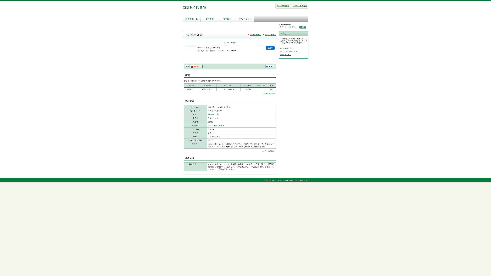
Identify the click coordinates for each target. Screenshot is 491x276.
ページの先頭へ (270, 94)
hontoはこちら (285, 55)
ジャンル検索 (270, 35)
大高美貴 (211, 114)
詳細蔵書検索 (255, 35)
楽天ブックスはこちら (288, 51)
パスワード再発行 (300, 6)
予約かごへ (198, 67)
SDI (187, 67)
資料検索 (209, 19)
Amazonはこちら (286, 48)
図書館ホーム (191, 19)
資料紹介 (227, 19)
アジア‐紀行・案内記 (216, 125)
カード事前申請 (283, 6)
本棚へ (271, 67)
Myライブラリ (245, 19)
